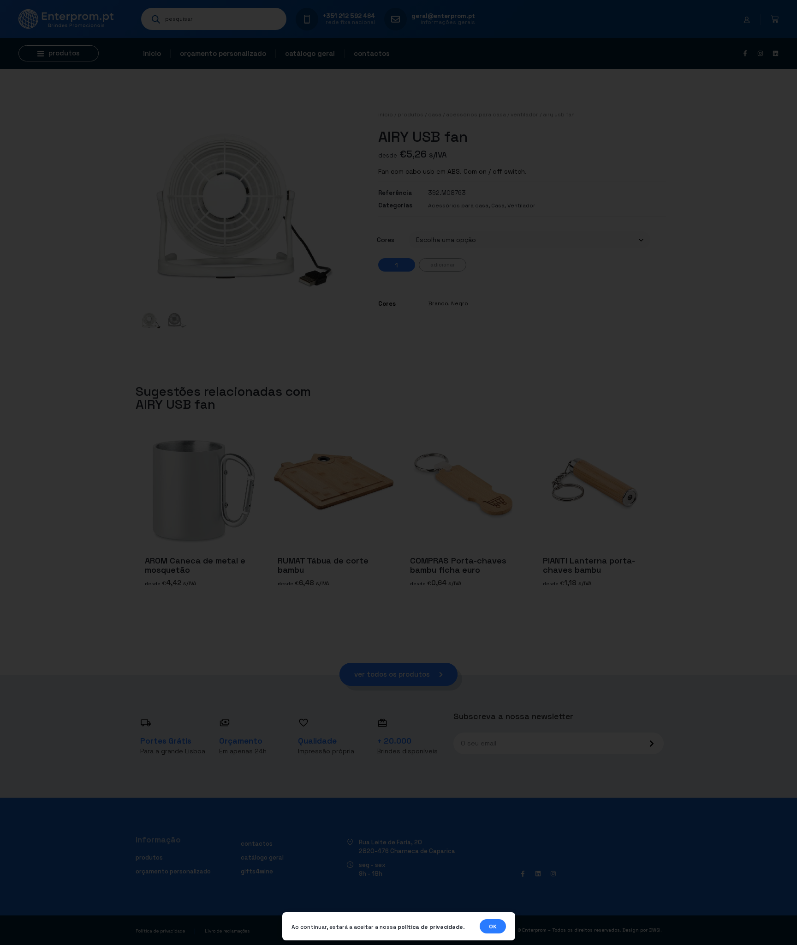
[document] (398, 472)
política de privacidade (430, 927)
